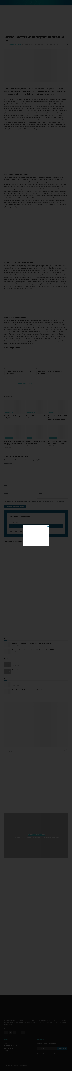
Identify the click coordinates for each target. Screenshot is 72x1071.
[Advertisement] (36, 535)
